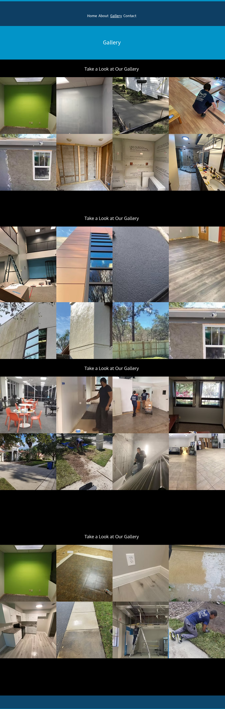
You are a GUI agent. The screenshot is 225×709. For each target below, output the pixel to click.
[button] (28, 105)
